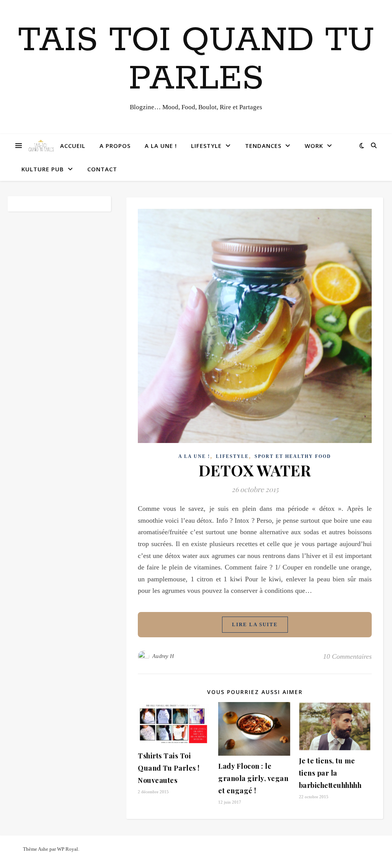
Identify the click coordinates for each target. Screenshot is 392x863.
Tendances (263, 145)
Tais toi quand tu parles (196, 59)
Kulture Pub (42, 169)
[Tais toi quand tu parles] (41, 145)
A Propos (115, 145)
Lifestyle (206, 145)
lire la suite (255, 624)
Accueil (72, 145)
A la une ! (161, 145)
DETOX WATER (255, 470)
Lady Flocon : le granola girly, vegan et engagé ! (253, 778)
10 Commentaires (347, 656)
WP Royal (67, 849)
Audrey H (163, 656)
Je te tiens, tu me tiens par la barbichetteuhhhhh (330, 773)
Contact (102, 169)
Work (314, 145)
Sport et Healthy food (293, 456)
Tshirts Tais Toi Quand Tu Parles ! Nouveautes (169, 768)
